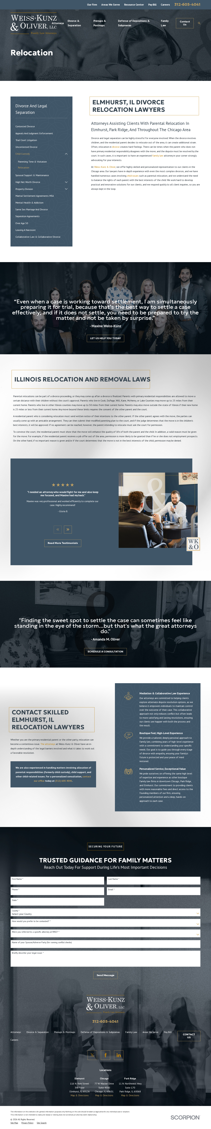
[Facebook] (105, 1055)
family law (157, 155)
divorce (116, 146)
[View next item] (68, 529)
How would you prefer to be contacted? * (31, 921)
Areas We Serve (110, 4)
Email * (111, 889)
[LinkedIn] (118, 1055)
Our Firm (92, 4)
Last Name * (113, 879)
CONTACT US (189, 1036)
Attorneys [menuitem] (58, 23)
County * (15, 910)
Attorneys (16, 1032)
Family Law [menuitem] (164, 23)
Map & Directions (80, 1095)
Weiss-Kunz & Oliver (104, 166)
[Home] (34, 23)
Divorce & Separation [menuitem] (74, 23)
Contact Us (185, 23)
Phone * (15, 889)
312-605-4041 (187, 4)
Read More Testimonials (63, 543)
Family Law (131, 1032)
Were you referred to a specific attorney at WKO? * (35, 932)
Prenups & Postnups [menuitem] (99, 23)
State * (15, 900)
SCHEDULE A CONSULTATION (105, 651)
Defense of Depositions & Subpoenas (100, 1032)
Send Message (105, 975)
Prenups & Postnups (64, 1032)
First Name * (17, 879)
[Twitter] (92, 1055)
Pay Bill (152, 4)
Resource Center (134, 4)
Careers (165, 4)
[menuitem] (41, 126)
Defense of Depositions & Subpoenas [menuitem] (134, 23)
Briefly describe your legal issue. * (28, 953)
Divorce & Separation (37, 1032)
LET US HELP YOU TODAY (105, 338)
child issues (133, 175)
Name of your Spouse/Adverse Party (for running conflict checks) (42, 942)
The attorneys (47, 744)
